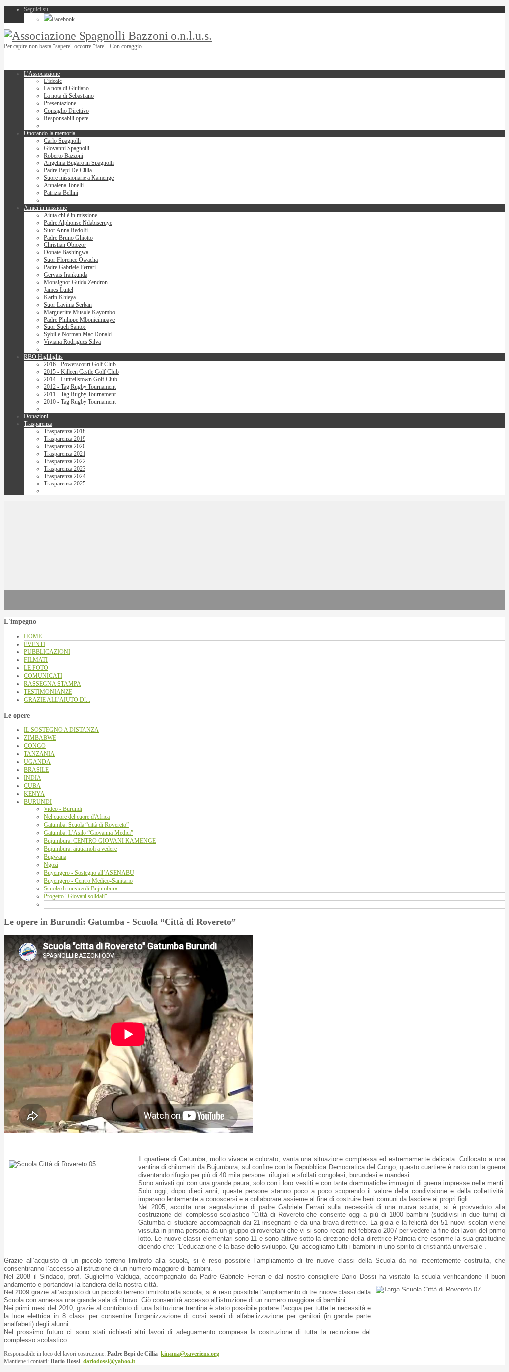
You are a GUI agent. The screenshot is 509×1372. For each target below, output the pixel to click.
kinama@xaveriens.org (190, 1353)
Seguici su (36, 9)
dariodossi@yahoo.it (109, 1361)
